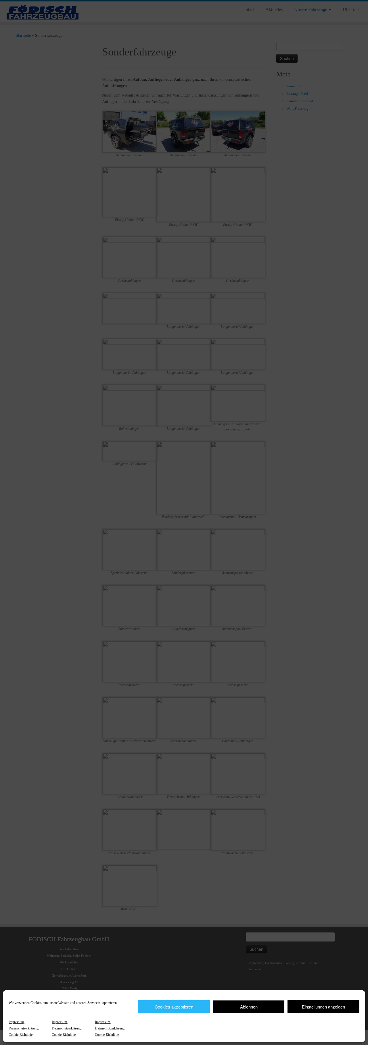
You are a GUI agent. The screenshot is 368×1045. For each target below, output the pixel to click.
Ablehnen (249, 1007)
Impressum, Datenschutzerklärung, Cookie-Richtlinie (24, 1028)
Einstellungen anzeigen (323, 1007)
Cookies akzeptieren (174, 1007)
